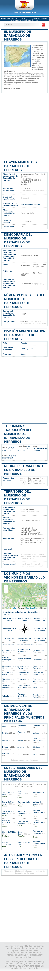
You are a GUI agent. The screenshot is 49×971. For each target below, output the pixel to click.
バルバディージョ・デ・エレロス (24, 448)
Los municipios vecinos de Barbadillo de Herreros (24, 577)
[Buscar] (43, 24)
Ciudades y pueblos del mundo (29, 964)
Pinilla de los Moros (38, 674)
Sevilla (5, 733)
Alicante (21, 747)
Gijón (35, 754)
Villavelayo (22, 679)
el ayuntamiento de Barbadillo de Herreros (21, 166)
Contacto (9, 964)
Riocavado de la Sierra (9, 619)
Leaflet (13, 608)
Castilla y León (27, 349)
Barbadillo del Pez (9, 639)
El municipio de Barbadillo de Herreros (17, 35)
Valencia (36, 726)
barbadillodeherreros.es (30, 204)
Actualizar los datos (12, 88)
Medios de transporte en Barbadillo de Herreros (24, 469)
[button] (6, 587)
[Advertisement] (24, 126)
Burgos (23, 354)
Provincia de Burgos (39, 18)
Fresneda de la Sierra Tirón (40, 619)
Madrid (5, 727)
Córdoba (36, 747)
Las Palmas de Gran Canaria (39, 740)
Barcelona (22, 726)
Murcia (5, 741)
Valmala (5, 696)
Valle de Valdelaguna (7, 659)
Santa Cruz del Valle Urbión (24, 687)
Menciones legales (14, 961)
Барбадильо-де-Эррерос (40, 449)
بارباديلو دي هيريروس (8, 448)
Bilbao (5, 747)
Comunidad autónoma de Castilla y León (15, 18)
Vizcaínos (37, 660)
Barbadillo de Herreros (25, 12)
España (24, 343)
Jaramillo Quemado (6, 687)
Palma (20, 741)
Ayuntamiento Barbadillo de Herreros (24, 20)
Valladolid (6, 754)
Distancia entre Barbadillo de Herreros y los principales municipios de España (24, 713)
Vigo (19, 754)
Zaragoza (21, 732)
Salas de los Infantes (38, 680)
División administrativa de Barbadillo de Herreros (24, 335)
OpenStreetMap (31, 608)
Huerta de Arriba (24, 659)
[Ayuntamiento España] (24, 5)
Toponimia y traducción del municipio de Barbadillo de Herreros (18, 433)
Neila (35, 688)
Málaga (36, 733)
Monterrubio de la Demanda (39, 629)
